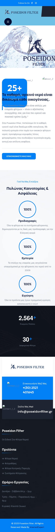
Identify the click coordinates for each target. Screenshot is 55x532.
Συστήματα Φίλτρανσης (16, 473)
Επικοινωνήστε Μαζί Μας (19, 156)
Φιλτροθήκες (11, 463)
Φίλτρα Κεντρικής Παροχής (17, 468)
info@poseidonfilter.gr (35, 411)
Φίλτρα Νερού (11, 458)
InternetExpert (37, 527)
